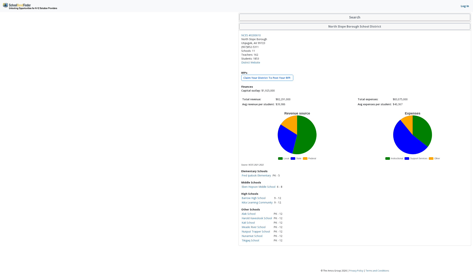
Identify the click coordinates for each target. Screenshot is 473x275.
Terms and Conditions (377, 270)
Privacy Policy (356, 270)
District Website (250, 62)
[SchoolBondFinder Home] (29, 6)
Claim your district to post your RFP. (267, 78)
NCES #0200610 (251, 35)
